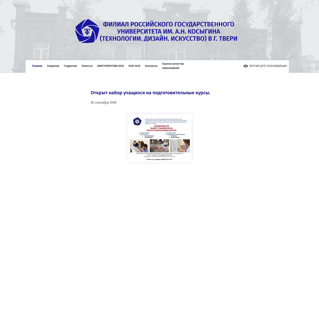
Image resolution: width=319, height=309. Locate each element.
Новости (87, 66)
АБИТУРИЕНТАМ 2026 (110, 66)
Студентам (70, 66)
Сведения (53, 66)
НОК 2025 (134, 66)
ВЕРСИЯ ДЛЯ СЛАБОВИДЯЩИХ (268, 66)
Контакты (151, 66)
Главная (37, 66)
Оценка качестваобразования (173, 65)
